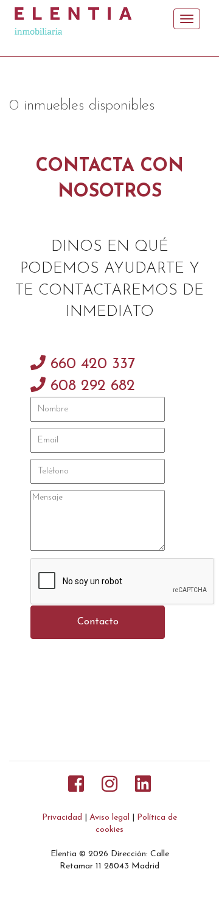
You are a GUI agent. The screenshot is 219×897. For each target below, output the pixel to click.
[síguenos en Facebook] (76, 786)
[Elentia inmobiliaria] (80, 19)
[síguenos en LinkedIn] (143, 786)
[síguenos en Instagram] (109, 786)
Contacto (98, 622)
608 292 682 (90, 386)
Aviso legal (109, 817)
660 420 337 (90, 364)
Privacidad (62, 817)
